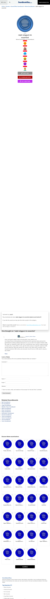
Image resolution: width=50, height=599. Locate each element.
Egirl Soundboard (6, 402)
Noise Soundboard (6, 411)
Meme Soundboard (29, 6)
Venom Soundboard (6, 418)
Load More (25, 566)
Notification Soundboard (8, 413)
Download (7, 453)
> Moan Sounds (7, 587)
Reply (6, 353)
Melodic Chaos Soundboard (8, 407)
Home (3, 6)
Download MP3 (26, 77)
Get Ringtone (25, 81)
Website (4, 386)
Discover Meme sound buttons (10, 436)
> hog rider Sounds (8, 596)
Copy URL (26, 73)
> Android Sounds (7, 589)
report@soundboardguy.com (34, 325)
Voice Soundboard (6, 421)
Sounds (8, 6)
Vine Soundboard (6, 419)
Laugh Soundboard (6, 405)
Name (3, 378)
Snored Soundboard (7, 414)
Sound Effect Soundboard (17, 6)
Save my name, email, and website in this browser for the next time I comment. (22, 389)
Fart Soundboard (6, 403)
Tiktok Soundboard (6, 416)
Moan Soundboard (6, 410)
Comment (4, 362)
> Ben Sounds (6, 594)
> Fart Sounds (6, 591)
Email (3, 382)
